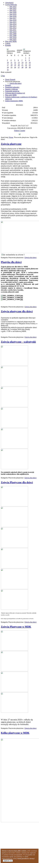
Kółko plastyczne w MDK (15, 732)
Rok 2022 (13, 8)
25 (11, 67)
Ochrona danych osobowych (15, 93)
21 (22, 65)
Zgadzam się (8, 860)
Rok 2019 (13, 14)
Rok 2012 (13, 28)
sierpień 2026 (19, 51)
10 (8, 62)
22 (26, 65)
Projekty (8, 85)
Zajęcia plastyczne (11, 143)
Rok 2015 (13, 22)
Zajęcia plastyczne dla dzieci (17, 311)
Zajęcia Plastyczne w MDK (16, 626)
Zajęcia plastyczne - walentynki (18, 341)
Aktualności (9, 3)
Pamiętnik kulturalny (12, 87)
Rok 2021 (13, 10)
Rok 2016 (13, 20)
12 (15, 62)
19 (15, 65)
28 (22, 67)
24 (8, 67)
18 (11, 65)
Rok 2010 (13, 32)
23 (30, 65)
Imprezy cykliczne (11, 89)
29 (26, 67)
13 (19, 62)
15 (26, 62)
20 (19, 65)
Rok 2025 (13, 39)
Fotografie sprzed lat (12, 91)
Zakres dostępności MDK (14, 101)
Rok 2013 (13, 26)
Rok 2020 (13, 12)
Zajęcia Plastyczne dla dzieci (17, 482)
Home (11, 137)
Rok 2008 (13, 36)
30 (30, 67)
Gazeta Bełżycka (11, 4)
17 (8, 65)
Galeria (7, 43)
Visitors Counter (19, 130)
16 (30, 62)
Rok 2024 (13, 37)
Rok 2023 (13, 6)
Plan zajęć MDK (11, 41)
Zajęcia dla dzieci (15, 83)
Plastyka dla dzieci (11, 262)
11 (11, 62)
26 (15, 67)
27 (19, 67)
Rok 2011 (13, 30)
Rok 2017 (13, 18)
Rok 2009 (13, 34)
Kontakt (8, 45)
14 (22, 62)
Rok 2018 (13, 16)
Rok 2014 (13, 24)
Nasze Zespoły (10, 79)
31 (8, 70)
